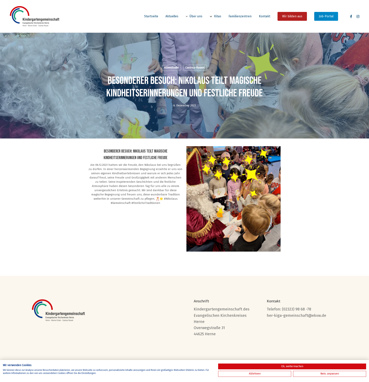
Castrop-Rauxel (195, 67)
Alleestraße (171, 67)
